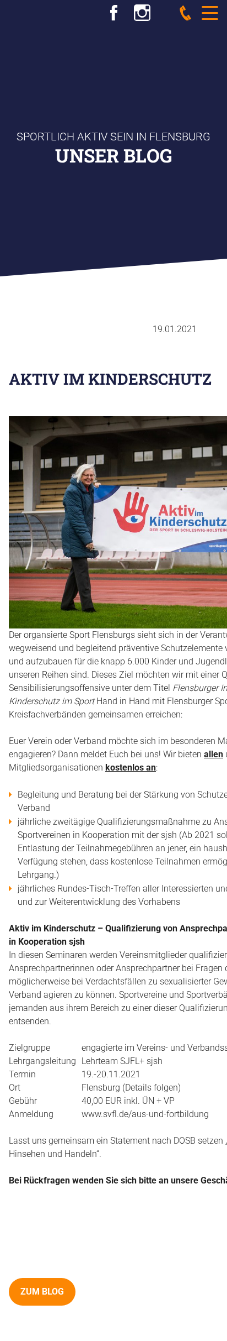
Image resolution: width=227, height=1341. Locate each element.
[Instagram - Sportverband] (142, 11)
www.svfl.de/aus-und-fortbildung (145, 1114)
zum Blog (42, 1291)
